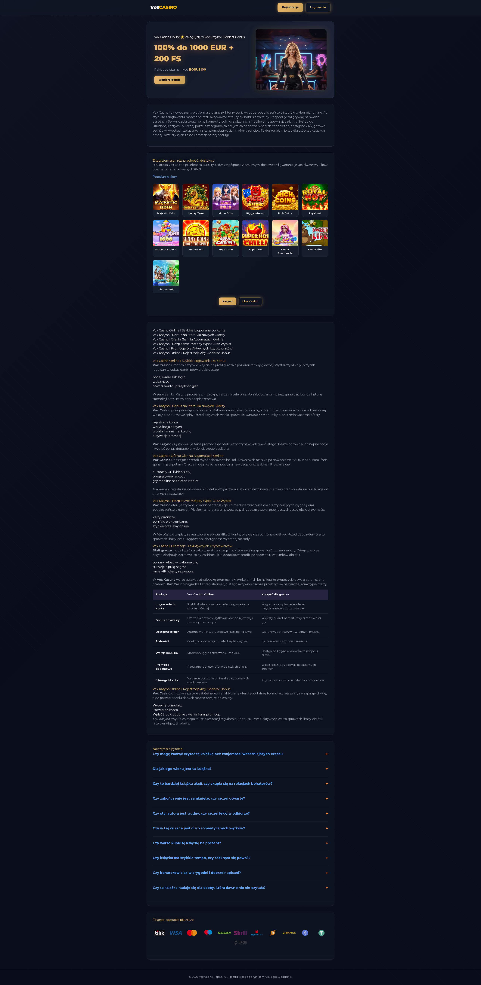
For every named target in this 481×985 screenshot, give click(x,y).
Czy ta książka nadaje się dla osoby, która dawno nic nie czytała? (209, 888)
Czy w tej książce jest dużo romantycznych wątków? (199, 828)
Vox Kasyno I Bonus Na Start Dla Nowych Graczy (189, 335)
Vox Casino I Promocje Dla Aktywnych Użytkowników (192, 348)
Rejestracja (290, 7)
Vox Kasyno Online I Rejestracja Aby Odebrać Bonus (191, 353)
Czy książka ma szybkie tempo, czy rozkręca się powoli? (201, 858)
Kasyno (227, 301)
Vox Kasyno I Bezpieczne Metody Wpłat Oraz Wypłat (192, 344)
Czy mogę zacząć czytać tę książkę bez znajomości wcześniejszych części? (218, 754)
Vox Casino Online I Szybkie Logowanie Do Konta (189, 330)
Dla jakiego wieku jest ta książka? (182, 769)
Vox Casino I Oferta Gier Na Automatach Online (188, 339)
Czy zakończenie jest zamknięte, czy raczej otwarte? (199, 798)
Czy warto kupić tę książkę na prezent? (187, 843)
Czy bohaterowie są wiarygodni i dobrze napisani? (197, 873)
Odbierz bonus (170, 79)
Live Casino (250, 301)
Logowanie (318, 7)
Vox (163, 7)
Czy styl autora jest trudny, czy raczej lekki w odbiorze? (201, 813)
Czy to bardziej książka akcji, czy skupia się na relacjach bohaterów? (213, 783)
